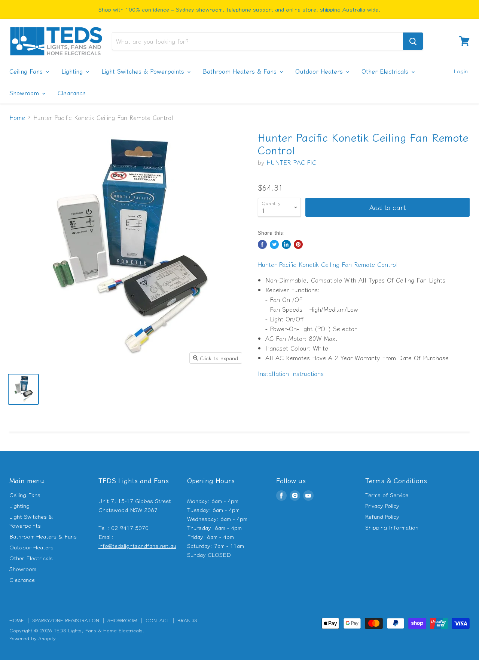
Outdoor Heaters (320, 71)
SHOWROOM (122, 620)
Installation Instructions (291, 373)
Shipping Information (391, 527)
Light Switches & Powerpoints (143, 71)
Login (461, 71)
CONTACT (157, 620)
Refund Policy (382, 516)
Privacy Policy (382, 505)
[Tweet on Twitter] (274, 244)
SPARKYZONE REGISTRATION (65, 620)
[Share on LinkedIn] (286, 244)
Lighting (73, 71)
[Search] (413, 41)
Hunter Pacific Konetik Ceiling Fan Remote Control (328, 264)
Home (17, 117)
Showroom (25, 92)
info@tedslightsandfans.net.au (137, 545)
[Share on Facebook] (262, 244)
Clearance (72, 92)
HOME (16, 620)
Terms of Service (386, 495)
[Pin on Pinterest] (298, 244)
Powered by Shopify (32, 638)
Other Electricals (386, 71)
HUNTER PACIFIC (291, 162)
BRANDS (187, 620)
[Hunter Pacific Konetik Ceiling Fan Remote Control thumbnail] (23, 389)
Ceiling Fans (27, 71)
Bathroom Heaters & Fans (241, 71)
